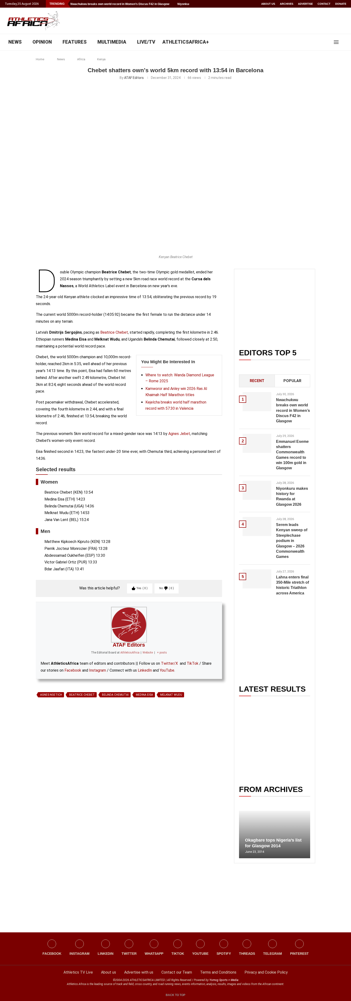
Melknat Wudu (171, 694)
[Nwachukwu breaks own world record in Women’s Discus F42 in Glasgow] (257, 401)
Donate (340, 3)
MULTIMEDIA (111, 42)
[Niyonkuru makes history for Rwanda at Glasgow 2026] (257, 490)
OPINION (42, 42)
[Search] (343, 42)
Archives (286, 3)
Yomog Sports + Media (223, 980)
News (61, 59)
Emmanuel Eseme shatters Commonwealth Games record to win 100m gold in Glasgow (292, 454)
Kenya (101, 59)
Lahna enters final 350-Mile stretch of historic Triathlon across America (292, 585)
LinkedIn (145, 670)
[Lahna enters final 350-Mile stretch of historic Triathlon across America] (257, 578)
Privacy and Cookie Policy (266, 972)
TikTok (192, 663)
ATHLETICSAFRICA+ (185, 42)
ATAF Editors (134, 78)
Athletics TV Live (78, 972)
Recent (257, 380)
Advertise (305, 3)
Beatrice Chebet (114, 332)
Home (40, 59)
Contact (324, 3)
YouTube (167, 670)
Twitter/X (169, 663)
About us (268, 3)
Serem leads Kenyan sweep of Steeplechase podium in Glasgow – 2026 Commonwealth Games (291, 541)
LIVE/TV (146, 42)
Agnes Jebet (179, 433)
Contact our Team (176, 972)
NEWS (15, 42)
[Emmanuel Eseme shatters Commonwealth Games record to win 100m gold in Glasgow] (257, 443)
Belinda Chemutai (115, 694)
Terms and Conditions (218, 972)
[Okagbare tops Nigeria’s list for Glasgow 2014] (274, 834)
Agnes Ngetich (51, 694)
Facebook (72, 670)
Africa (81, 59)
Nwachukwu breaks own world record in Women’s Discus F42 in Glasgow (119, 4)
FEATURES (75, 42)
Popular (292, 380)
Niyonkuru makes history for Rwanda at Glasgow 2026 (292, 496)
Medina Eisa (144, 694)
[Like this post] (58, 754)
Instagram (97, 670)
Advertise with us (138, 972)
